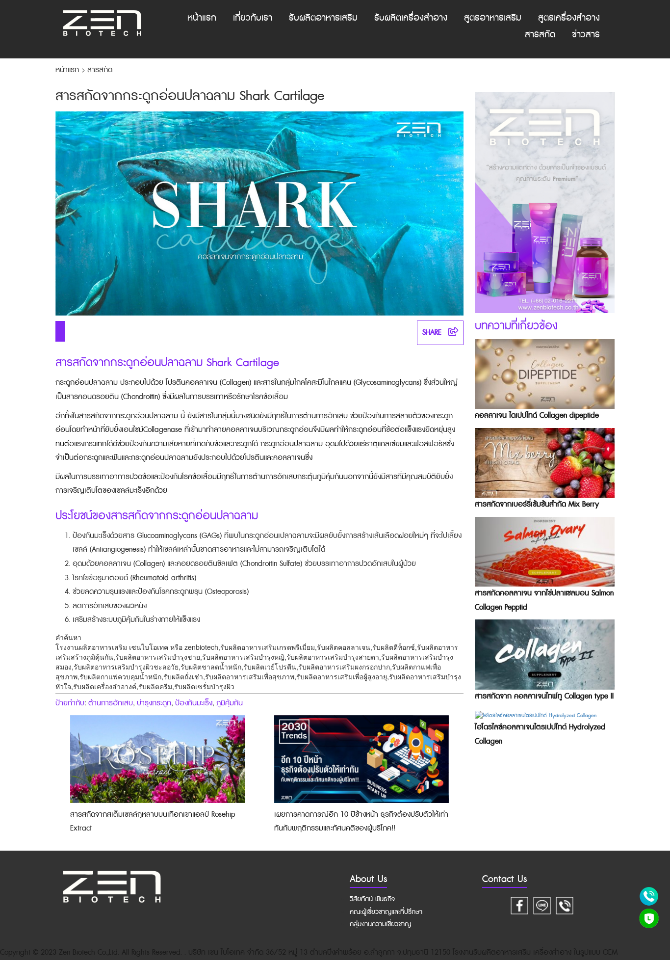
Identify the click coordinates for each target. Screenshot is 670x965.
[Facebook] (519, 904)
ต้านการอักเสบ (110, 703)
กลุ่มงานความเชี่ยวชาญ (380, 924)
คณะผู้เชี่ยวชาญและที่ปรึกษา (386, 912)
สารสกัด (540, 34)
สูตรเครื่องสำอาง (569, 18)
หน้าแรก (201, 18)
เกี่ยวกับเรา (252, 18)
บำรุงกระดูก (154, 703)
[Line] (542, 904)
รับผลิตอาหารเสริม (323, 18)
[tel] (564, 904)
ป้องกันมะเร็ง (193, 703)
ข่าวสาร (586, 34)
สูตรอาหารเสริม (492, 18)
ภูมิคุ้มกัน (229, 703)
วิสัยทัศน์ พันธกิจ (372, 899)
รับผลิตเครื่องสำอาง (410, 18)
